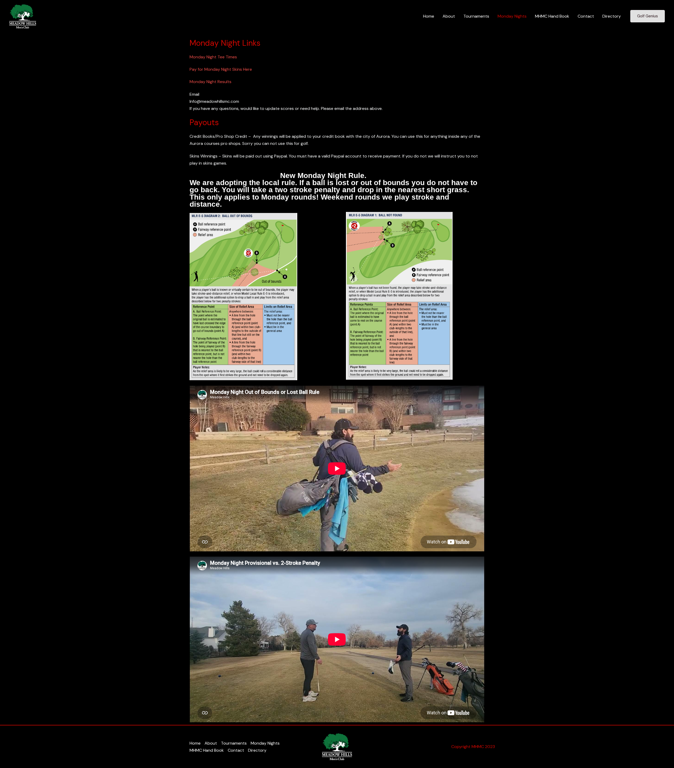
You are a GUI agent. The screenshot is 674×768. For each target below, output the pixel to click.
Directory (611, 16)
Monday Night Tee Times (213, 57)
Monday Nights (512, 16)
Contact (586, 16)
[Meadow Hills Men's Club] (22, 16)
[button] (647, 16)
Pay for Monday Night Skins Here (221, 69)
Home (428, 16)
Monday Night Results (210, 81)
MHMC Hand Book (552, 16)
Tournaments (476, 16)
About (449, 16)
